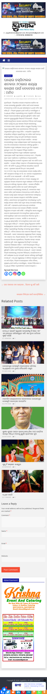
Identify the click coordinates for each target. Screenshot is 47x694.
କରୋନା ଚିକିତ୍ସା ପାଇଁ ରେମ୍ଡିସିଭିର (31, 294)
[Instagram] (15, 274)
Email (4, 543)
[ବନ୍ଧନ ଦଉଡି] (22, 471)
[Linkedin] (19, 274)
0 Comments (30, 96)
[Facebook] (6, 274)
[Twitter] (10, 274)
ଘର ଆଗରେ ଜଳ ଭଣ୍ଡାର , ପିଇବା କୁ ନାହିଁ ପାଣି (20, 284)
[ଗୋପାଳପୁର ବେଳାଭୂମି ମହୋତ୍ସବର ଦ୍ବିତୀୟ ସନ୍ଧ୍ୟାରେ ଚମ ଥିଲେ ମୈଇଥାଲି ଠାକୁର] (22, 342)
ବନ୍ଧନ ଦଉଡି (7, 494)
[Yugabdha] (3, 60)
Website (4, 556)
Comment (5, 515)
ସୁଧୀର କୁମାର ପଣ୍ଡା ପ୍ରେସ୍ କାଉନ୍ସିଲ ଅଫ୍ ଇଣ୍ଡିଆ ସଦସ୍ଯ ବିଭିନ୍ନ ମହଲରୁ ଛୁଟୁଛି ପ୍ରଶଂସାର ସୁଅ (23, 432)
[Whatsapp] (23, 274)
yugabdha (19, 96)
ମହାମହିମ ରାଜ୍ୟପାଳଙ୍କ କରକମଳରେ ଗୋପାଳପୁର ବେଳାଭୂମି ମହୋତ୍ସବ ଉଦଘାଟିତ (22, 399)
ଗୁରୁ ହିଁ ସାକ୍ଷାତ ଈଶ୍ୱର (12, 464)
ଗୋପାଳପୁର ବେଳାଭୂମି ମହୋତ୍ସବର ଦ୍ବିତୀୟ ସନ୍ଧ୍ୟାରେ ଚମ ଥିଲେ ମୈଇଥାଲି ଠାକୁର (19, 367)
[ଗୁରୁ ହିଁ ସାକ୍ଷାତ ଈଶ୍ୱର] (22, 441)
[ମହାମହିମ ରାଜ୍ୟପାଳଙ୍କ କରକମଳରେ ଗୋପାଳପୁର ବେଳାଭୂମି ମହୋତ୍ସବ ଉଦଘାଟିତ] (22, 375)
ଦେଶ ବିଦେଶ (8, 76)
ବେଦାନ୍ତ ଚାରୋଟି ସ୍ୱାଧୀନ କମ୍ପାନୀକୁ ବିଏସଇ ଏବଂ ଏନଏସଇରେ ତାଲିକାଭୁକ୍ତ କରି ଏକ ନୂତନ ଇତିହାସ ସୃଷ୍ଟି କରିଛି (21, 333)
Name (4, 531)
